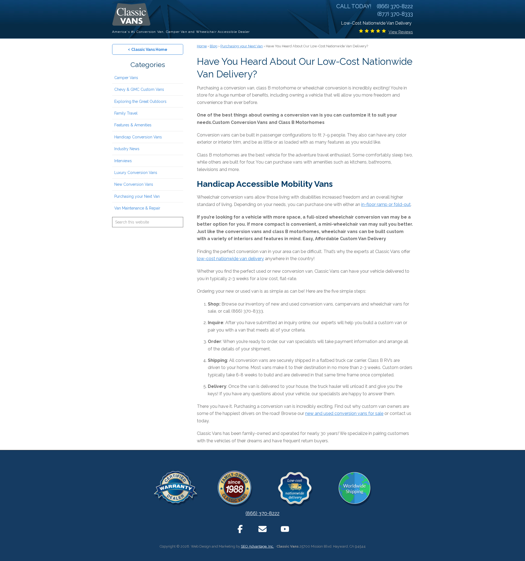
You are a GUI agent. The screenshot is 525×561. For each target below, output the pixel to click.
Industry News (126, 149)
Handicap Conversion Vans (138, 137)
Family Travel (126, 113)
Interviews (123, 161)
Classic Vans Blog (132, 14)
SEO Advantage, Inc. (257, 546)
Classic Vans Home (147, 49)
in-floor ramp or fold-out (386, 204)
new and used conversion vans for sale (344, 413)
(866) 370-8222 (262, 513)
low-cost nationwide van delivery (230, 258)
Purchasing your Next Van (137, 196)
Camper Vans (126, 77)
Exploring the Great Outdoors (140, 101)
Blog (213, 46)
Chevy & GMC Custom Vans (139, 89)
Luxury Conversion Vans (135, 172)
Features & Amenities (132, 125)
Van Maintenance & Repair (137, 208)
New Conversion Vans (133, 184)
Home (202, 46)
